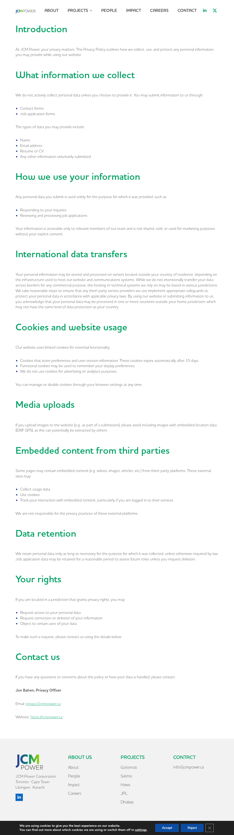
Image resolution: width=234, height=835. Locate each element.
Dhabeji (127, 802)
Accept (167, 828)
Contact (187, 10)
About (51, 10)
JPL (124, 793)
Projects (78, 10)
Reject (192, 828)
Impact (133, 10)
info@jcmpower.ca (188, 767)
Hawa (125, 784)
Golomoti (129, 767)
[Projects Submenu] (92, 10)
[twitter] (214, 10)
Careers (159, 10)
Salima (126, 776)
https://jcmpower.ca (46, 716)
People (109, 10)
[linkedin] (204, 10)
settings (141, 830)
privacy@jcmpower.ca (43, 703)
